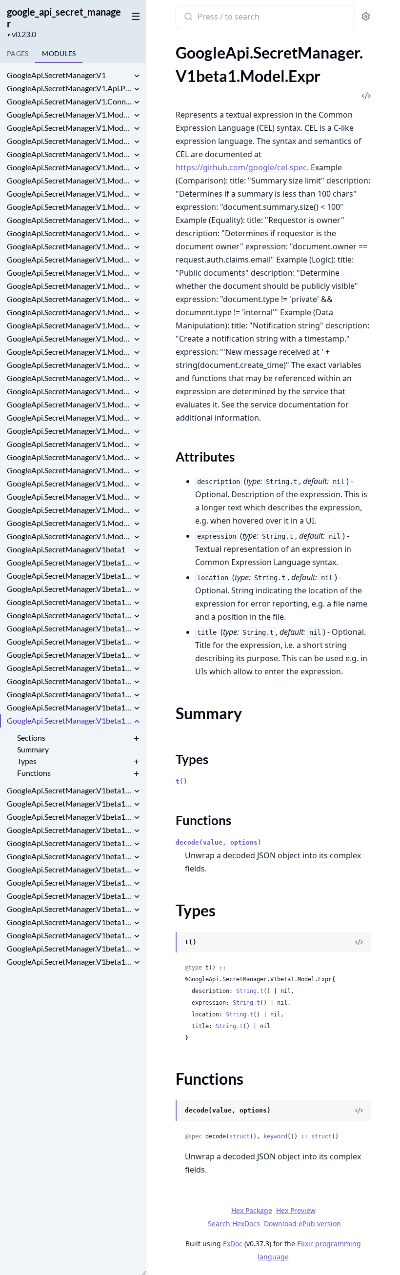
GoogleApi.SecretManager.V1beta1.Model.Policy (69, 843)
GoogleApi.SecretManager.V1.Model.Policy (69, 351)
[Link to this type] (166, 943)
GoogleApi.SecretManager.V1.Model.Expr (69, 285)
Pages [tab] (17, 53)
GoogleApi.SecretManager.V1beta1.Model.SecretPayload (69, 895)
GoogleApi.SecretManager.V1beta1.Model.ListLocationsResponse (69, 790)
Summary (33, 749)
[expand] (136, 76)
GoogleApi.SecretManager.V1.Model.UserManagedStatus (69, 536)
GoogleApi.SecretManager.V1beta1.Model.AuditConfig (69, 615)
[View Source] (359, 942)
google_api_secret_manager (64, 17)
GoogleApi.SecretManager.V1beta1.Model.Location (69, 829)
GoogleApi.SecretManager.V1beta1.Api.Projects (69, 562)
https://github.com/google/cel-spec (241, 167)
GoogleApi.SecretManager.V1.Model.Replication (69, 391)
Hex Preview (296, 1210)
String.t (249, 991)
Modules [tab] (59, 53)
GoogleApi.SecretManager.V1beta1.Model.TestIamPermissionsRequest (69, 935)
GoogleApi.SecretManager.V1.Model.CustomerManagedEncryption (69, 206)
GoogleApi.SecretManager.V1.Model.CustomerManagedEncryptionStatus (69, 219)
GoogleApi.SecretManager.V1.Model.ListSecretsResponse (69, 325)
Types (27, 761)
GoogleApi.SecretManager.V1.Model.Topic (69, 509)
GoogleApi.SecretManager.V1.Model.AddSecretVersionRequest (69, 127)
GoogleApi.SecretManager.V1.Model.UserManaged (69, 522)
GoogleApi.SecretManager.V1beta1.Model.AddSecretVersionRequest (69, 602)
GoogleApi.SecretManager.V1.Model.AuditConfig (69, 140)
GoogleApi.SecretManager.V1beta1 (66, 549)
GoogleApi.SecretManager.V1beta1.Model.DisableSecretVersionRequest (69, 681)
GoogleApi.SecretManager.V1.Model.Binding (69, 193)
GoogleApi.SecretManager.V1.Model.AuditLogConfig (69, 154)
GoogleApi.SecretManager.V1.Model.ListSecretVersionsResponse (69, 312)
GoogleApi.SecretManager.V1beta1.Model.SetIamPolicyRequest (69, 922)
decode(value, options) (218, 842)
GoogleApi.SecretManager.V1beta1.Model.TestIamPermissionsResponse (69, 948)
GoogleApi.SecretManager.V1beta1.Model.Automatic (69, 641)
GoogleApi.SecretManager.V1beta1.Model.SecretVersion (69, 908)
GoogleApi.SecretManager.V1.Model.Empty (69, 259)
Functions (34, 772)
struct (239, 1136)
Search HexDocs (234, 1224)
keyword (275, 1136)
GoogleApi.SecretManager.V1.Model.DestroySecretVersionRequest (69, 233)
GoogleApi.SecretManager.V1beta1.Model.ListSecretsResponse (69, 816)
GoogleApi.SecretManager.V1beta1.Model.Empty (69, 694)
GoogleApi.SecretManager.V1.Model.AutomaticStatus (69, 180)
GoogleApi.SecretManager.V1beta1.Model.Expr (69, 720)
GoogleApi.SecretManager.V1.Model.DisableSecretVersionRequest (69, 246)
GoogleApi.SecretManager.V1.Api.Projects (69, 88)
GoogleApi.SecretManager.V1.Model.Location (69, 338)
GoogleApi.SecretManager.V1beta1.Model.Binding (69, 654)
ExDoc (232, 1243)
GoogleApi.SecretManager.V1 (56, 75)
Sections (31, 737)
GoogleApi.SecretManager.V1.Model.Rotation (69, 417)
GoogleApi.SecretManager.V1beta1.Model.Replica (69, 856)
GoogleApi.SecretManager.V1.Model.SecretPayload (69, 443)
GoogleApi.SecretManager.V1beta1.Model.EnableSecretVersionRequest (69, 707)
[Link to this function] (166, 1111)
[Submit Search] (187, 17)
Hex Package (251, 1210)
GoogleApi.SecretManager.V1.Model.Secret (69, 430)
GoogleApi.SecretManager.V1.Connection (69, 101)
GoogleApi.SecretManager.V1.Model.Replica (69, 364)
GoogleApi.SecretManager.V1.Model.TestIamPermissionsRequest (69, 483)
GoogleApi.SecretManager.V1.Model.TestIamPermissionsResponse (69, 496)
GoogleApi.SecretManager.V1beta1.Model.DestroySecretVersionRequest (69, 667)
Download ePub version (302, 1223)
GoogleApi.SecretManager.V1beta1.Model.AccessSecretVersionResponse (69, 588)
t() (181, 781)
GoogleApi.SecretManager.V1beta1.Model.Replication (69, 869)
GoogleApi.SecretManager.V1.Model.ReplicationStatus (69, 404)
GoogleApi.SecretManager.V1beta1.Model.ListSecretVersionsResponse (69, 803)
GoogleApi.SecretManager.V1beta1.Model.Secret (69, 882)
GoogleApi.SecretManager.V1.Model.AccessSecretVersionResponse (69, 114)
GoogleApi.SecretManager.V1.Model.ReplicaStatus (69, 378)
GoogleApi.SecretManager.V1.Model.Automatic (69, 167)
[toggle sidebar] (133, 15)
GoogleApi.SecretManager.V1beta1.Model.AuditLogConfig (69, 628)
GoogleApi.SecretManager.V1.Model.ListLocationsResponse (69, 299)
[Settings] (366, 16)
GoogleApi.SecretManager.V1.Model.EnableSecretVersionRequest (69, 272)
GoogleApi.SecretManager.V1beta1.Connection (69, 575)
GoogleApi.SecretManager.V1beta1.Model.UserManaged (69, 961)
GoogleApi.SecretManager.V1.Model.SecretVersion (69, 457)
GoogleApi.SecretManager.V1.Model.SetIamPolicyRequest (69, 470)
